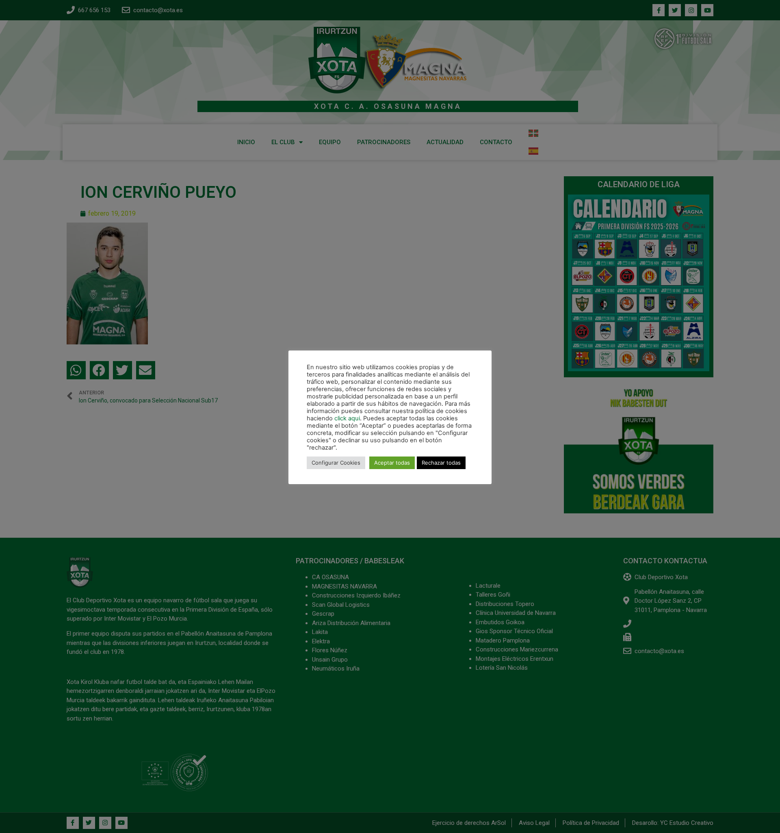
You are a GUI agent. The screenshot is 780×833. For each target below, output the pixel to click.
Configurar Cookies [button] (336, 462)
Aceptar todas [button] (392, 462)
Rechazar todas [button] (441, 462)
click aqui (347, 418)
